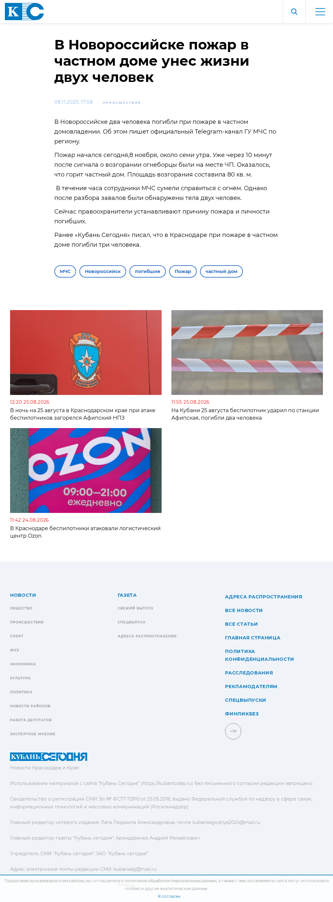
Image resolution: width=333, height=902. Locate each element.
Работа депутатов (31, 720)
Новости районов (30, 706)
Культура (20, 678)
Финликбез (242, 714)
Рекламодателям (251, 686)
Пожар (183, 271)
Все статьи (241, 624)
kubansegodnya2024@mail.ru (226, 822)
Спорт (16, 636)
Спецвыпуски (245, 700)
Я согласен (169, 896)
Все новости (244, 610)
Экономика (23, 664)
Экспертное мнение (33, 734)
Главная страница (252, 638)
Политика (21, 692)
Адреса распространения (147, 636)
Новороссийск (103, 271)
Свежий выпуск (135, 608)
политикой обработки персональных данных (171, 880)
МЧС (65, 271)
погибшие (147, 271)
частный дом (221, 271)
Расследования (249, 673)
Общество (21, 608)
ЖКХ (14, 650)
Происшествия (122, 102)
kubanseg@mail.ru (135, 869)
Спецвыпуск (132, 622)
